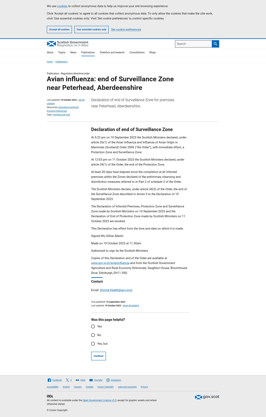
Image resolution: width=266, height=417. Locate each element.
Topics (61, 52)
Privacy (144, 387)
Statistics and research (112, 52)
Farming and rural (61, 114)
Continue (98, 356)
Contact (78, 387)
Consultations (137, 52)
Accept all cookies (59, 29)
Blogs (152, 52)
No (99, 335)
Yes (99, 326)
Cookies (89, 387)
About (50, 52)
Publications (88, 52)
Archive (66, 387)
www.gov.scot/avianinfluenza (110, 263)
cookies (62, 6)
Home (49, 61)
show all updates (131, 305)
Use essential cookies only (91, 29)
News (73, 52)
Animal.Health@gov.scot (116, 290)
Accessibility (52, 387)
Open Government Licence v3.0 (99, 400)
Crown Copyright (105, 387)
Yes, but (102, 343)
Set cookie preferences (126, 29)
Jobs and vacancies (127, 387)
